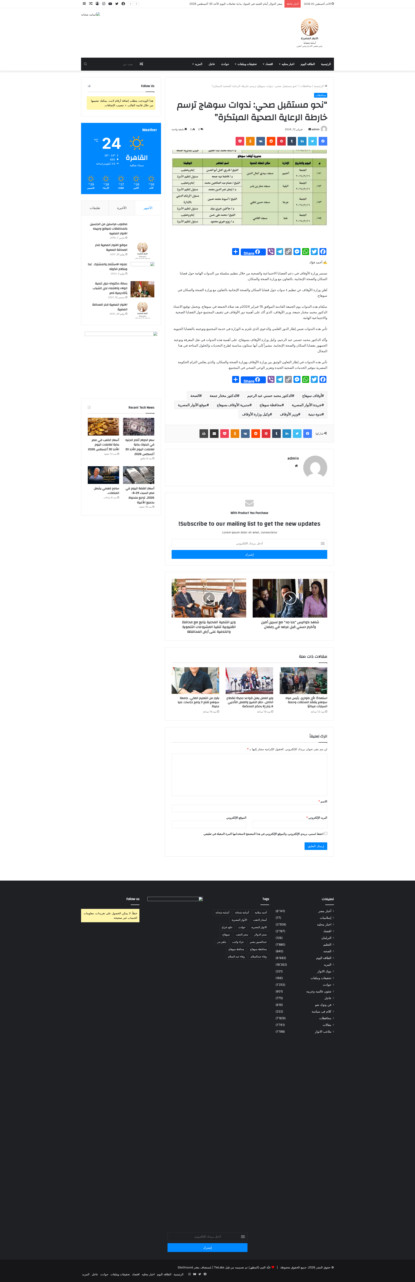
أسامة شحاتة (242, 912)
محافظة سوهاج (271, 405)
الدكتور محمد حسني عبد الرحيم (269, 395)
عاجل (212, 64)
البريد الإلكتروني (316, 817)
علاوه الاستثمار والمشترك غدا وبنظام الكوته (107, 266)
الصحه (327, 951)
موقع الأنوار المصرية (192, 405)
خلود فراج (227, 927)
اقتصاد (269, 64)
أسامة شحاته (222, 912)
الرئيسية (326, 64)
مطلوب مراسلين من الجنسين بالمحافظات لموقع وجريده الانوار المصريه (108, 228)
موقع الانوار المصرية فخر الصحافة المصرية (111, 247)
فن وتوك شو (323, 1004)
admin (315, 129)
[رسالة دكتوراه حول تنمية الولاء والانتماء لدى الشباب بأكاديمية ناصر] (142, 289)
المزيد (198, 64)
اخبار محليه (288, 64)
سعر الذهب (242, 934)
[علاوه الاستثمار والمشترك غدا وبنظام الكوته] (142, 270)
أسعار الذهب (260, 919)
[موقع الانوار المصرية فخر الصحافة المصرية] (142, 251)
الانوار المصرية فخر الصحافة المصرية (109, 307)
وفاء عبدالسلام (259, 956)
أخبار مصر (324, 911)
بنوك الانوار (324, 971)
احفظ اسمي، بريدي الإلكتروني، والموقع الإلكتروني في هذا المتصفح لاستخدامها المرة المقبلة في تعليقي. (263, 833)
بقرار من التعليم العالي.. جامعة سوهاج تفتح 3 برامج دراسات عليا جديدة (198, 702)
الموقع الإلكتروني (236, 817)
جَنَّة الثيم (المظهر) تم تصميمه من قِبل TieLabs (242, 1267)
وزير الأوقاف (289, 414)
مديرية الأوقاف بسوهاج (233, 405)
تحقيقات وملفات (247, 64)
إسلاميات (325, 917)
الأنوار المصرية (239, 919)
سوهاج (226, 934)
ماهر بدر (221, 941)
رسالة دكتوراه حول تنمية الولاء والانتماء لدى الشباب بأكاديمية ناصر (110, 288)
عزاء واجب (238, 941)
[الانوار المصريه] (309, 33)
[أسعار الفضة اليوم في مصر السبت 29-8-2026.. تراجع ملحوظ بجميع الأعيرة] (138, 475)
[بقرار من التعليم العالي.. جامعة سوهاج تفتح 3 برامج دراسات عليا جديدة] (195, 680)
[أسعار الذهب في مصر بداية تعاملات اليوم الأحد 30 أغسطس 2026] (103, 427)
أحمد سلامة (261, 912)
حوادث (225, 64)
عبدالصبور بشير (258, 941)
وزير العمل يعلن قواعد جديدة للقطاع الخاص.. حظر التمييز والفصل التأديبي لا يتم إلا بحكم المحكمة (250, 702)
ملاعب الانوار (323, 1031)
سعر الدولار (260, 934)
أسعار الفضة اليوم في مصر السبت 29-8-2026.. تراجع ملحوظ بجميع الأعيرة (140, 495)
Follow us (132, 899)
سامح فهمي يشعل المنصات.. (106, 491)
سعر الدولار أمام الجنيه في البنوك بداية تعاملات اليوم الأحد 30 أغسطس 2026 (139, 447)
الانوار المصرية (259, 927)
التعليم (327, 944)
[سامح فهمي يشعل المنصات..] (103, 475)
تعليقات (95, 208)
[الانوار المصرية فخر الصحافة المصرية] (142, 310)
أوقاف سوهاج (312, 395)
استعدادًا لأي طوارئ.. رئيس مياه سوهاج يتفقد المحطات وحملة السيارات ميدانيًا (306, 702)
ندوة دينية (315, 414)
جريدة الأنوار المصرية (307, 405)
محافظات (305, 86)
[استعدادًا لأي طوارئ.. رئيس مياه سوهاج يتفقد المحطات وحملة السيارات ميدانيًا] (303, 680)
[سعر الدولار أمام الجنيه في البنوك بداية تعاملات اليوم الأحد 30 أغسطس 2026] (138, 427)
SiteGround (185, 1267)
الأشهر (148, 208)
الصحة (195, 395)
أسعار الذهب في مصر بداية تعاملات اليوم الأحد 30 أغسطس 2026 (103, 444)
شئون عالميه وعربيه (318, 991)
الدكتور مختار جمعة (223, 395)
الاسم (322, 801)
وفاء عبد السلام (236, 956)
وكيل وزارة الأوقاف (256, 414)
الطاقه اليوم (308, 64)
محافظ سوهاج (236, 949)
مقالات (327, 1025)
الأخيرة (121, 208)
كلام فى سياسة (321, 1011)
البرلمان (326, 938)
